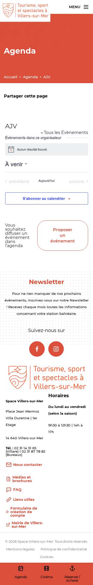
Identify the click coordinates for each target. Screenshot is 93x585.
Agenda (30, 77)
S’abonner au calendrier (44, 198)
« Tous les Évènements (64, 132)
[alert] (46, 149)
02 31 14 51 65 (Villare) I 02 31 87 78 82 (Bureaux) (25, 451)
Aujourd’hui (46, 181)
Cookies (46, 557)
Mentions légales (20, 549)
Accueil (10, 77)
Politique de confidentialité (64, 549)
